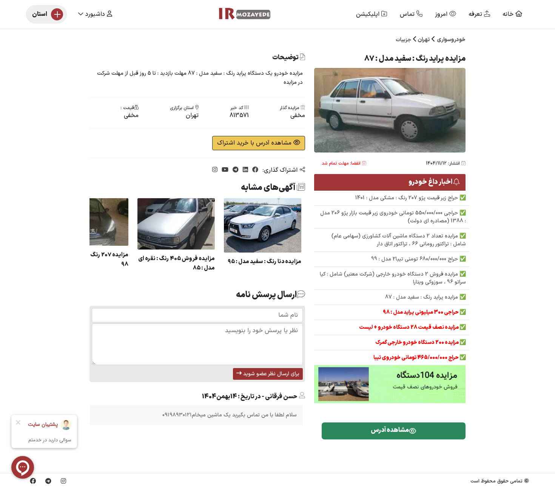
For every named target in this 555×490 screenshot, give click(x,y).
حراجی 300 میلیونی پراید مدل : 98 (421, 312)
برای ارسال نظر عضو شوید (270, 374)
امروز (442, 14)
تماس (408, 14)
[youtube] (224, 170)
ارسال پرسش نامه (266, 295)
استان (39, 14)
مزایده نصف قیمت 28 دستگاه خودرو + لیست (409, 327)
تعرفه (476, 14)
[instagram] (214, 170)
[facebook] (254, 170)
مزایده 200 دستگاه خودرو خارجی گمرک (417, 343)
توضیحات (285, 58)
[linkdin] (244, 170)
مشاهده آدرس (390, 430)
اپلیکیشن (368, 14)
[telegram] (235, 170)
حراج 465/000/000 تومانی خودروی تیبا (416, 358)
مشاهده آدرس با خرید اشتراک (255, 143)
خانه (509, 14)
